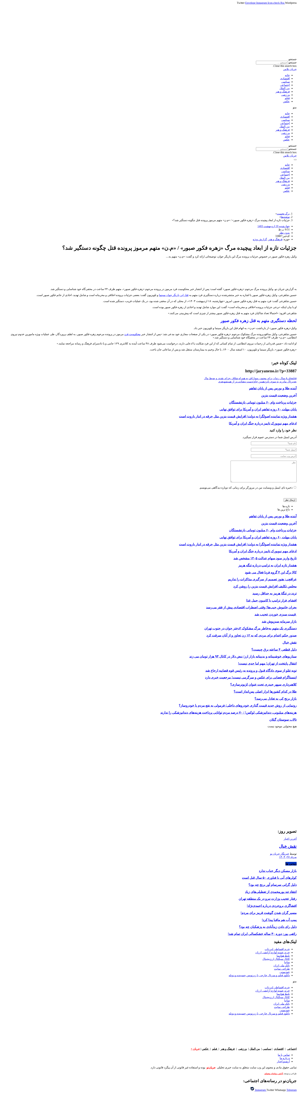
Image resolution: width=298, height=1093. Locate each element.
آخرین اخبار (290, 838)
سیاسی (285, 81)
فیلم (287, 98)
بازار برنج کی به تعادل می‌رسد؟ (276, 698)
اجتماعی (285, 85)
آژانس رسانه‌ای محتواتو (274, 1074)
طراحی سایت (282, 968)
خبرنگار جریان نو (279, 853)
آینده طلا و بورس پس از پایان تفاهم (273, 388)
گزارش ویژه (260, 239)
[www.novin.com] (271, 797)
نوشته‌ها (285, 216)
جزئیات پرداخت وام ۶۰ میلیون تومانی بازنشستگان (263, 402)
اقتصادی (285, 78)
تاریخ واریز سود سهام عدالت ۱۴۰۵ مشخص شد (265, 558)
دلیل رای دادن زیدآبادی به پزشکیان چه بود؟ (268, 927)
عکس (286, 101)
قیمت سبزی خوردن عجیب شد (276, 614)
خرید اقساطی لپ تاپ (277, 949)
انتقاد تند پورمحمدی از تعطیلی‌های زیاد (271, 892)
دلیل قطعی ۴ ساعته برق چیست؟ (274, 649)
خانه (287, 75)
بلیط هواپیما (283, 955)
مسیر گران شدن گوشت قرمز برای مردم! (269, 913)
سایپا (287, 962)
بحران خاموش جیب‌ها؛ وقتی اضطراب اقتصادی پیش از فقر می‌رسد (251, 607)
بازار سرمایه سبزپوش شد (279, 621)
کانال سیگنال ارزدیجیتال (276, 958)
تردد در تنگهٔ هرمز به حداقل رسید (274, 593)
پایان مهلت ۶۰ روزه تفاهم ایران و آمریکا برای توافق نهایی (258, 409)
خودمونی (285, 972)
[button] (149, 59)
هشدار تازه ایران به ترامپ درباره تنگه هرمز (267, 565)
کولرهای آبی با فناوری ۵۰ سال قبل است (269, 877)
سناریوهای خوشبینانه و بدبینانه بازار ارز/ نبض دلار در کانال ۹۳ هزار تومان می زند (243, 656)
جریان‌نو (211, 1067)
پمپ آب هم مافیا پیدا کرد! (279, 920)
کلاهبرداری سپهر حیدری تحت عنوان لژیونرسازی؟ (263, 684)
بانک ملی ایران (281, 965)
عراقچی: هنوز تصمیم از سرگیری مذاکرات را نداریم (262, 579)
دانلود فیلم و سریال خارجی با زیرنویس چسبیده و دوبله (259, 975)
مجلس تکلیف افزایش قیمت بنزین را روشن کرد (265, 586)
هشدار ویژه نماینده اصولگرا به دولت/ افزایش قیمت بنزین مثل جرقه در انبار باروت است (238, 416)
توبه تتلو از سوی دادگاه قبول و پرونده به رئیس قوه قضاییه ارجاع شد (251, 670)
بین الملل (284, 88)
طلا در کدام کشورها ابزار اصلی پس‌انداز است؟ (265, 691)
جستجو (293, 62)
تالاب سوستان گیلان (283, 719)
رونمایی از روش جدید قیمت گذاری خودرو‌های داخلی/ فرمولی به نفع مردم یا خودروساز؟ (238, 705)
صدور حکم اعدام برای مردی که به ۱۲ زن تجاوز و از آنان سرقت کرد (251, 635)
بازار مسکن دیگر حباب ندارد (278, 871)
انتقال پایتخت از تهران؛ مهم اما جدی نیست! (267, 663)
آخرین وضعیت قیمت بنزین (279, 395)
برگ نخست (283, 213)
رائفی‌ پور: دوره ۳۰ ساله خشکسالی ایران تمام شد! (262, 934)
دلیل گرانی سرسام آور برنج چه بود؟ (273, 885)
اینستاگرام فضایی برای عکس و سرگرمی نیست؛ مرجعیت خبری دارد (251, 677)
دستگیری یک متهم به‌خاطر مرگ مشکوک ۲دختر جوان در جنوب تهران (250, 628)
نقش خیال (289, 642)
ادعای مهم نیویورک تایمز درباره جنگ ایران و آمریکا (263, 423)
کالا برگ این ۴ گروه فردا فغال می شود (271, 572)
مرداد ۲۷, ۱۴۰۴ (288, 857)
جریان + (195, 1048)
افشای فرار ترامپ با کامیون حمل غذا (271, 600)
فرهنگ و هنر (283, 91)
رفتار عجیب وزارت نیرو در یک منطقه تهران (268, 898)
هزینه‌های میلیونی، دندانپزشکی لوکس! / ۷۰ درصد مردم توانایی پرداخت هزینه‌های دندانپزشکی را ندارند (228, 712)
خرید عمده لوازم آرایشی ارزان (272, 952)
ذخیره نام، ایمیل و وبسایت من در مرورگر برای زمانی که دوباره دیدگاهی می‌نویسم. (245, 487)
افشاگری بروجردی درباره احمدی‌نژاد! (272, 906)
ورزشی (285, 94)
